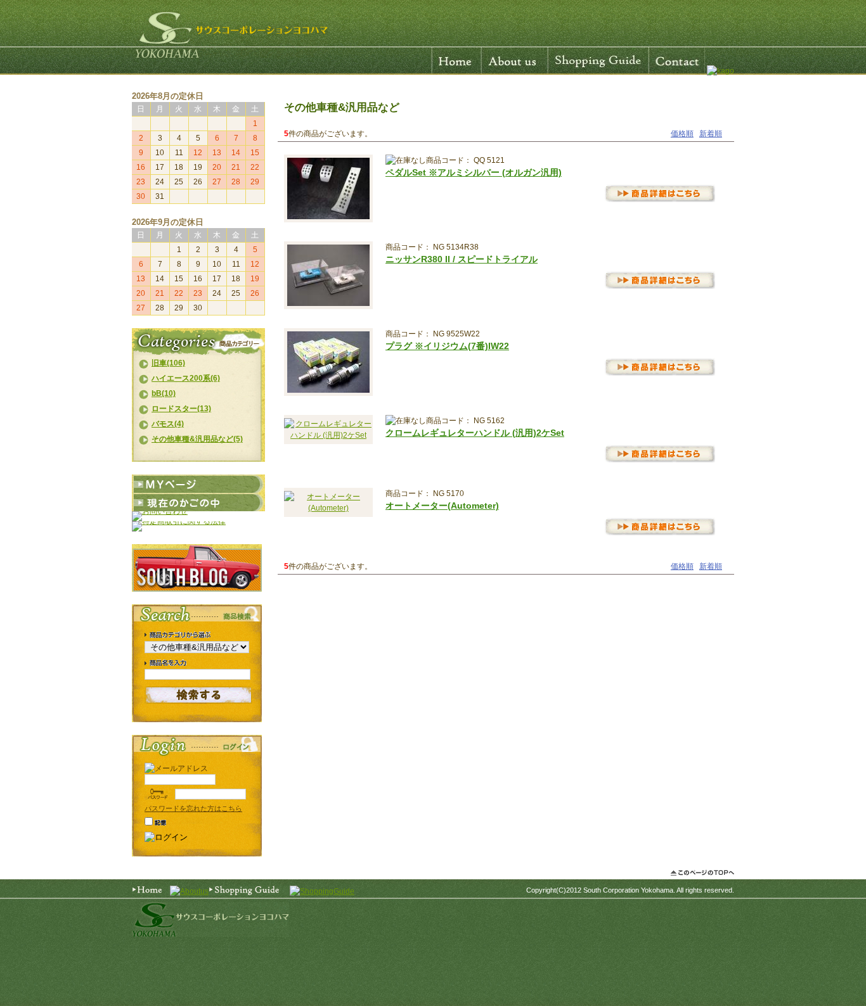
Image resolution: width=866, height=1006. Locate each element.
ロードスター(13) (181, 408)
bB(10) (164, 393)
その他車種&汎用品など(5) (197, 439)
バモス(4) (168, 423)
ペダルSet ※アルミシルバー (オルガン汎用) (473, 172)
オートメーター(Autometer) (442, 505)
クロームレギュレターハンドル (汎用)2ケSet (474, 433)
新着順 (710, 133)
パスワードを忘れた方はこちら (193, 808)
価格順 (682, 133)
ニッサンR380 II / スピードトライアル (461, 259)
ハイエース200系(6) (186, 378)
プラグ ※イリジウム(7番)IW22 (447, 346)
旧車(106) (168, 363)
